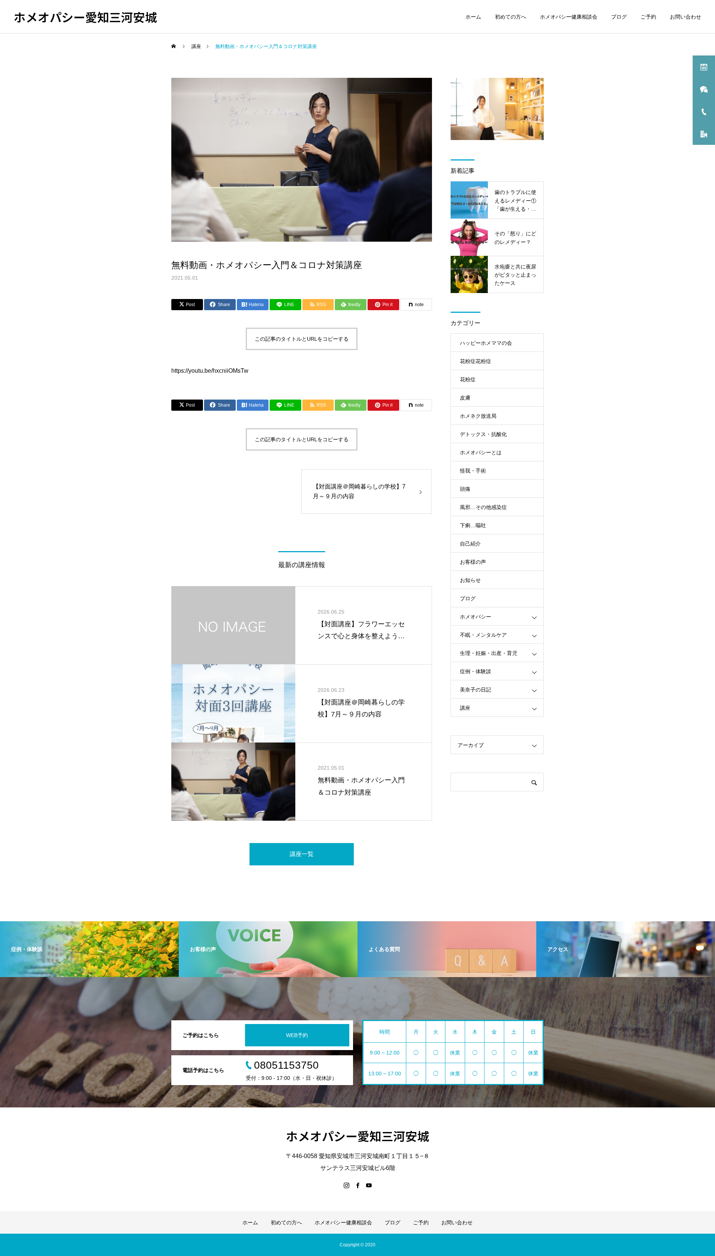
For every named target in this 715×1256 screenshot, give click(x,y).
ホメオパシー (475, 617)
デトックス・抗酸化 (483, 434)
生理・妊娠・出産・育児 (488, 653)
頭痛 (465, 489)
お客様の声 (473, 562)
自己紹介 (470, 544)
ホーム (473, 17)
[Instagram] (346, 1185)
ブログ (619, 17)
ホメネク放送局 (478, 416)
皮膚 (465, 398)
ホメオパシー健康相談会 (568, 17)
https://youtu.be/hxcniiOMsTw (209, 371)
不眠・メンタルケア (483, 635)
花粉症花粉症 (475, 361)
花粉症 (468, 379)
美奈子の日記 (475, 690)
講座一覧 (302, 854)
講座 (465, 708)
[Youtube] (368, 1185)
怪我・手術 (473, 471)
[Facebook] (357, 1185)
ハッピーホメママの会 (486, 343)
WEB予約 (297, 1035)
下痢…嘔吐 (473, 525)
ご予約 (648, 17)
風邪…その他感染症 (483, 507)
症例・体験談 (475, 671)
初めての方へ (510, 17)
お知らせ (470, 580)
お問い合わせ (685, 17)
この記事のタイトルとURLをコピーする (302, 339)
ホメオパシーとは (481, 452)
